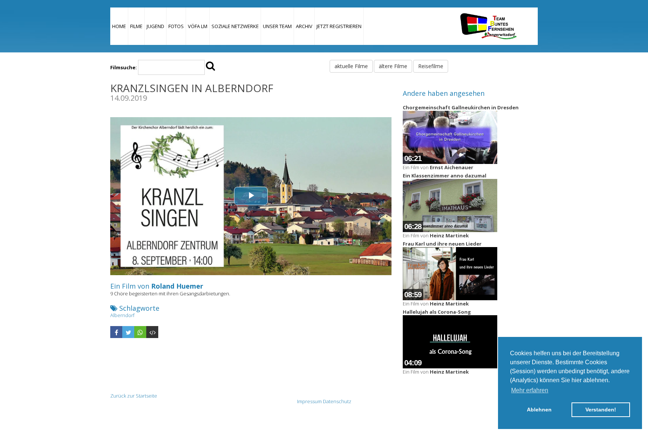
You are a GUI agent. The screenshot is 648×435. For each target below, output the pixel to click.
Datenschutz (337, 401)
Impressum (309, 401)
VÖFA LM (197, 26)
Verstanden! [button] (600, 410)
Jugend (155, 26)
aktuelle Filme (351, 66)
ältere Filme (393, 66)
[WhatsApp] (140, 332)
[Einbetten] (152, 332)
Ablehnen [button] (539, 410)
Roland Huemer (177, 286)
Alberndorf (122, 315)
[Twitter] (128, 332)
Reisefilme (430, 66)
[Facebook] (116, 332)
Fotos (176, 26)
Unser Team (277, 26)
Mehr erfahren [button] (529, 390)
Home (119, 26)
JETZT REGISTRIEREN (339, 26)
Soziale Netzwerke (235, 26)
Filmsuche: (123, 67)
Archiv (304, 26)
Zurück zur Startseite (133, 395)
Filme (136, 26)
